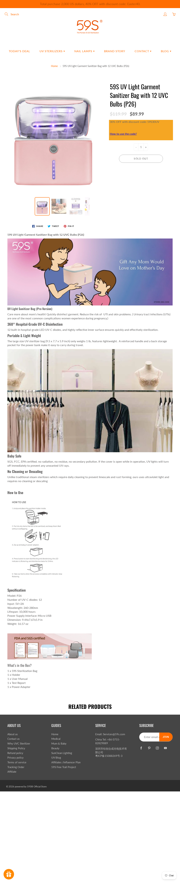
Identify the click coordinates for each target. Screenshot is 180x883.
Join (166, 736)
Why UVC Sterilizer (18, 743)
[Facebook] (141, 748)
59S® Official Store (37, 786)
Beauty (55, 748)
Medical (55, 738)
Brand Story (114, 51)
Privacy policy (15, 757)
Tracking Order (15, 767)
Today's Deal (19, 51)
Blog (165, 51)
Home (54, 66)
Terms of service (16, 762)
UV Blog (56, 757)
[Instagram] (157, 748)
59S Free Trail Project (63, 767)
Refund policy (15, 753)
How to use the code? (123, 133)
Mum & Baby (58, 743)
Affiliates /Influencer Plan (66, 762)
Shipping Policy (16, 748)
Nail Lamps (83, 51)
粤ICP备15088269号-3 (109, 755)
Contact (142, 51)
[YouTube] (165, 748)
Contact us (13, 738)
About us (12, 734)
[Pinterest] (149, 748)
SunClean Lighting (61, 753)
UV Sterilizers (51, 51)
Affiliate (11, 771)
